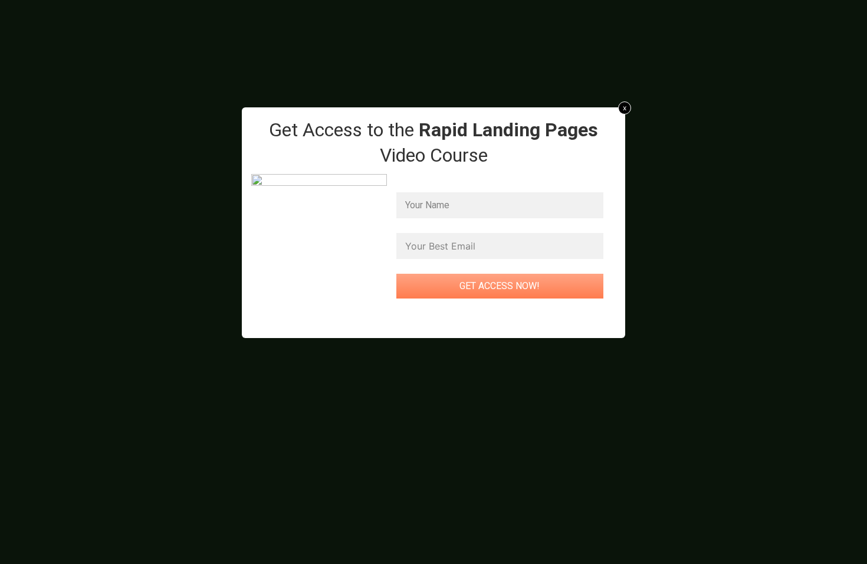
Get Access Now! (499, 285)
